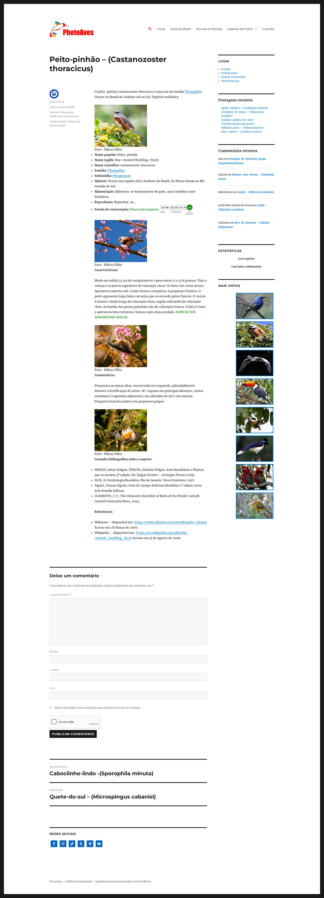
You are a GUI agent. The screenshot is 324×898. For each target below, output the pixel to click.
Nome (54, 651)
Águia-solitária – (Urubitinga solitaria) (244, 108)
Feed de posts (229, 73)
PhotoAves (56, 881)
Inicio (161, 29)
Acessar (226, 69)
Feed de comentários (233, 77)
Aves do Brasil (180, 29)
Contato (268, 29)
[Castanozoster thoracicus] (150, 126)
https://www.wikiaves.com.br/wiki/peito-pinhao (170, 522)
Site (53, 688)
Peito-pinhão (58, 125)
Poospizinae (122, 176)
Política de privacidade (79, 881)
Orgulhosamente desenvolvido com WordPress (123, 881)
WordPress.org (230, 81)
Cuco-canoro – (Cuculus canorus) (241, 131)
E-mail (54, 669)
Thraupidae (193, 91)
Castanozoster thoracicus (65, 121)
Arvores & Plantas (209, 29)
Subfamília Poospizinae (64, 116)
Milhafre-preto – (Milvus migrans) (242, 127)
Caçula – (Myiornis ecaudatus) (255, 192)
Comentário (60, 595)
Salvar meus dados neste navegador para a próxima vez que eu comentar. (98, 707)
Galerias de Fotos (240, 29)
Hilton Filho (57, 101)
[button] (150, 29)
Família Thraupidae (62, 112)
